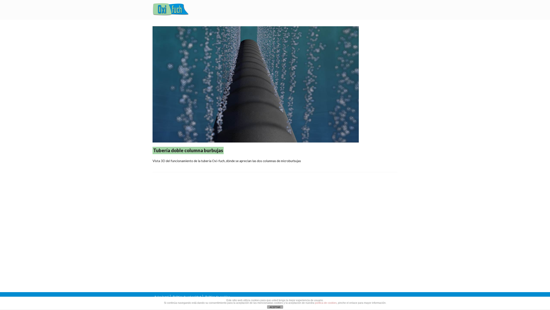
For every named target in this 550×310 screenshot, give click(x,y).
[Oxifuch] (171, 10)
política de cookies (326, 302)
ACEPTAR (275, 307)
